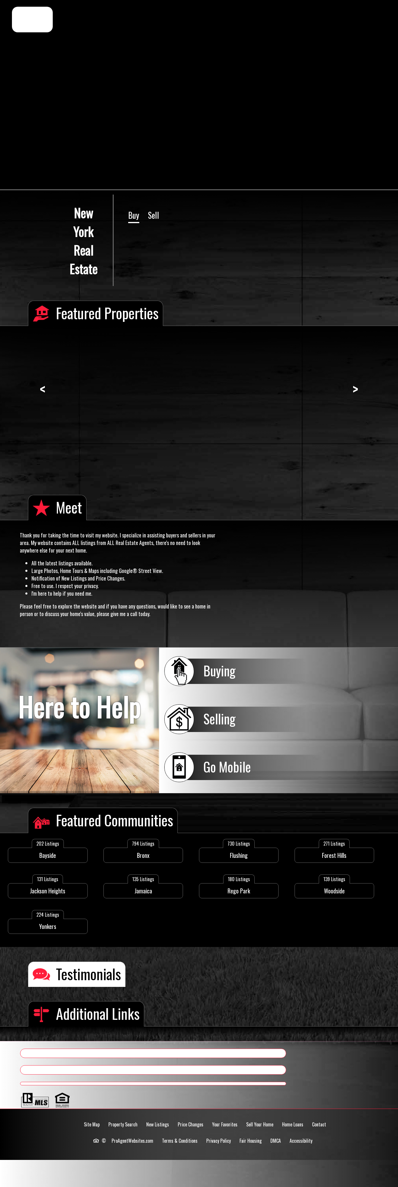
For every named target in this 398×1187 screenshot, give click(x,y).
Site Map (92, 1124)
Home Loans (292, 1124)
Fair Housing (250, 1140)
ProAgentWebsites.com (132, 1140)
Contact (319, 1124)
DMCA (275, 1140)
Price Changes (190, 1124)
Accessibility (301, 1140)
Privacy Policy (218, 1140)
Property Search (123, 1124)
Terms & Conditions (180, 1140)
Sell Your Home (259, 1124)
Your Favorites (224, 1124)
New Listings (157, 1124)
